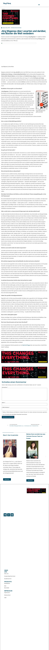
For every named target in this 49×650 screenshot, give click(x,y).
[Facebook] (5, 514)
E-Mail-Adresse (6, 407)
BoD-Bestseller (6, 586)
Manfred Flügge (26, 345)
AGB (5, 597)
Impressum (6, 592)
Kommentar (5, 387)
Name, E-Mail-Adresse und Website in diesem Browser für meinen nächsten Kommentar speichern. (25, 412)
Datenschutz (6, 595)
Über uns (6, 573)
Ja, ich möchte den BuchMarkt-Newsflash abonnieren (15, 414)
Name (3, 402)
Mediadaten (6, 583)
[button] (3, 456)
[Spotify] (12, 514)
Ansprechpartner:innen (6, 576)
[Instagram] (8, 514)
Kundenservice (6, 578)
